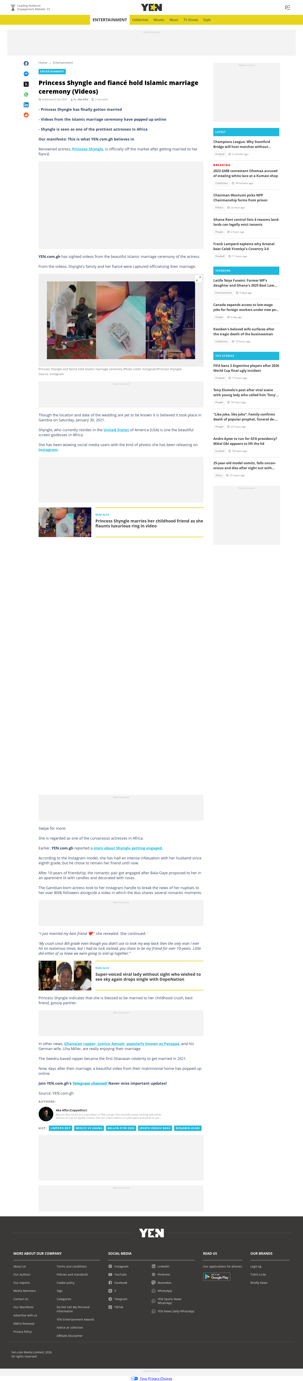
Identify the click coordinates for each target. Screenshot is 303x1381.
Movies (159, 20)
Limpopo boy (60, 1128)
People (219, 232)
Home (43, 62)
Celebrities (140, 20)
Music (174, 20)
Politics (219, 207)
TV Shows (190, 20)
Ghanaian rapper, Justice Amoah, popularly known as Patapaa (121, 1043)
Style (207, 20)
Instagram (48, 449)
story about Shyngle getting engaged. (128, 848)
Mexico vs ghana (89, 1128)
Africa (218, 475)
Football (219, 154)
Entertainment (110, 19)
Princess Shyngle (87, 148)
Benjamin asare (188, 1128)
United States (116, 429)
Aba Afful (83, 99)
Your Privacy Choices (156, 1378)
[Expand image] (198, 279)
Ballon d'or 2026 (121, 1128)
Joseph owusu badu (155, 1128)
